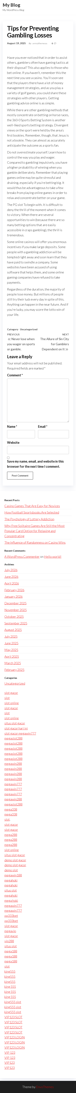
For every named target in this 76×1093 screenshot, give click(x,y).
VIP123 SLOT (13, 1017)
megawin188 (13, 875)
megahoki (10, 880)
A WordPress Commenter (22, 556)
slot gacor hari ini (16, 728)
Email (42, 426)
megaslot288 (13, 738)
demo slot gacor (15, 860)
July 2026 (10, 570)
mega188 (10, 951)
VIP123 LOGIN (14, 1037)
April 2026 (11, 583)
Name (12, 426)
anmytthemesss (40, 43)
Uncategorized (28, 329)
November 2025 (15, 610)
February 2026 (14, 590)
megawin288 (13, 764)
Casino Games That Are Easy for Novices (32, 506)
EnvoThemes (45, 1087)
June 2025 (11, 643)
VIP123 (9, 1062)
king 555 (10, 986)
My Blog (11, 5)
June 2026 (11, 577)
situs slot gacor (14, 723)
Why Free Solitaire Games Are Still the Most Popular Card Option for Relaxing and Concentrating (34, 531)
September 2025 (15, 623)
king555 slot (12, 1002)
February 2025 (14, 670)
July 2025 (10, 636)
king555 (9, 971)
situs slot (10, 890)
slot (7, 698)
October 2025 (14, 616)
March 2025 (12, 663)
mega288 (10, 835)
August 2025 (13, 630)
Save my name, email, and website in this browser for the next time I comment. (35, 463)
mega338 (10, 809)
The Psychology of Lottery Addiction (29, 519)
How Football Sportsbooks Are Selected (31, 512)
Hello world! (52, 556)
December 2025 (15, 603)
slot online (11, 703)
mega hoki (11, 900)
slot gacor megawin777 (20, 733)
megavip (10, 931)
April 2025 (11, 656)
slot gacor (11, 693)
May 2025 (11, 650)
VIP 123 (9, 1052)
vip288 (9, 941)
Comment (15, 375)
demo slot (11, 870)
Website (13, 442)
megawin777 (13, 784)
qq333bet (11, 916)
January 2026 (13, 596)
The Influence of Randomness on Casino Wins (35, 542)
